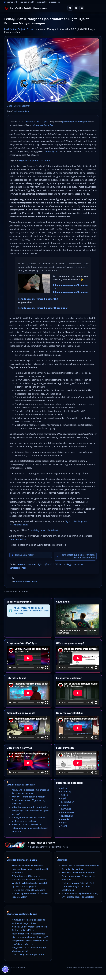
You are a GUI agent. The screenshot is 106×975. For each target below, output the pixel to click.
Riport (64, 822)
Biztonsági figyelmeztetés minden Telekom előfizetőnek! (78, 556)
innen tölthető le (17, 539)
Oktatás (17, 105)
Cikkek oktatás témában (21, 784)
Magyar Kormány (74, 564)
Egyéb (64, 798)
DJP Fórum (60, 564)
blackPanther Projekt (14, 29)
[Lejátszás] (10, 667)
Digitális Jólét (42, 121)
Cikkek (30, 29)
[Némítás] (42, 667)
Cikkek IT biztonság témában (22, 859)
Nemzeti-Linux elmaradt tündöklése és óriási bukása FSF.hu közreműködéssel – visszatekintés (29, 930)
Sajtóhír (26, 105)
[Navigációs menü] (81, 8)
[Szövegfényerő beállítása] (5, 969)
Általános (65, 788)
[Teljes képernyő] (46, 667)
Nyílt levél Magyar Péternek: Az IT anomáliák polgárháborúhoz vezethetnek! (78, 886)
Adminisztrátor (21, 111)
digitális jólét (43, 564)
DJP (52, 564)
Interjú (64, 805)
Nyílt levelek (67, 815)
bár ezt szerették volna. (43, 125)
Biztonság (66, 791)
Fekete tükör (67, 801)
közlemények (67, 812)
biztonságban (51, 151)
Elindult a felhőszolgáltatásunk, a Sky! (80, 893)
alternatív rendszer (27, 564)
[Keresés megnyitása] (76, 8)
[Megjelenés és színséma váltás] (70, 8)
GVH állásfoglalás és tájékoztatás (78, 896)
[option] (78, 619)
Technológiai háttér (24, 554)
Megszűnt (28, 121)
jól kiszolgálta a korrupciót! (75, 121)
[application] (28, 658)
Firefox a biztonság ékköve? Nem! (28, 889)
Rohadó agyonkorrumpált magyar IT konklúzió (42, 307)
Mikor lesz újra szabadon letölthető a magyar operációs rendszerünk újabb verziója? (30, 811)
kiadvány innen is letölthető (44, 530)
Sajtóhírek (62, 859)
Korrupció (66, 808)
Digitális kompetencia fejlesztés (34, 160)
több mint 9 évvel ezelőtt (26, 581)
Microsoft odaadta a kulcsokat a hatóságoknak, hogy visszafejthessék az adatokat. (77, 631)
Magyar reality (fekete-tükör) (22, 914)
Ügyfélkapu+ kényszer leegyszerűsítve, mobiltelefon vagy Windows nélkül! (29, 948)
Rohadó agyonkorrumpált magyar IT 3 (38, 298)
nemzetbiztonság (17, 567)
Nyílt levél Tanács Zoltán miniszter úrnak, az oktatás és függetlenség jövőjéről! (28, 800)
